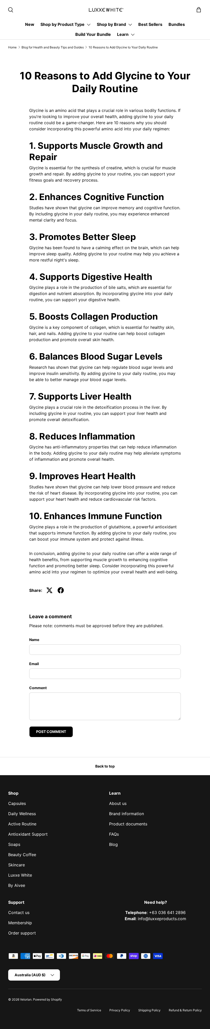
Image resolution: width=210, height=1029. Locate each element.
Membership (20, 922)
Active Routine (22, 823)
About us (118, 803)
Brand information (126, 813)
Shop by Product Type (62, 24)
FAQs (114, 834)
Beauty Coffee (22, 854)
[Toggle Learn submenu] (133, 35)
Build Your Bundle (93, 34)
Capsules (17, 803)
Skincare (16, 864)
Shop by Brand (111, 24)
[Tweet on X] (49, 590)
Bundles (177, 24)
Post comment (51, 731)
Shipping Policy (149, 1010)
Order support (22, 933)
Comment (38, 688)
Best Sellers (150, 24)
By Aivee (16, 885)
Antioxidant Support (28, 834)
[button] (198, 9)
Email (34, 664)
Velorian (26, 999)
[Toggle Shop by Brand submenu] (130, 25)
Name (34, 639)
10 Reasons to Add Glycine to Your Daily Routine (123, 47)
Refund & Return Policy (185, 1010)
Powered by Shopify (47, 999)
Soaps (14, 844)
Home (12, 47)
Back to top (105, 766)
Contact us (18, 912)
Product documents (128, 823)
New (29, 24)
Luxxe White (20, 875)
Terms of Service (89, 1010)
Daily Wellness (22, 813)
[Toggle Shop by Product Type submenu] (89, 25)
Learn (123, 34)
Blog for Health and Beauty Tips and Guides (53, 47)
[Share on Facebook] (60, 590)
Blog (113, 844)
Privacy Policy (119, 1010)
